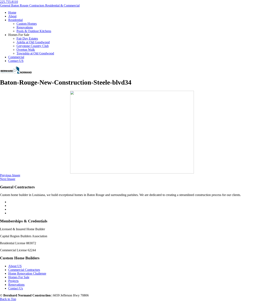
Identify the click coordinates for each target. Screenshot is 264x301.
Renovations (16, 284)
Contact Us (15, 288)
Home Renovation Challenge (27, 273)
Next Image (7, 179)
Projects (13, 281)
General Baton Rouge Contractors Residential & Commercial (40, 5)
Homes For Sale (18, 277)
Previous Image (10, 175)
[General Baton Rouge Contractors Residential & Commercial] (16, 73)
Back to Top (8, 299)
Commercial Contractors (24, 269)
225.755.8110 (9, 2)
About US (15, 266)
